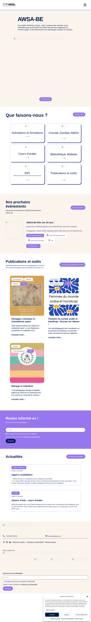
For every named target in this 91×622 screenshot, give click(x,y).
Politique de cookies (55, 618)
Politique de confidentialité (67, 618)
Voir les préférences (81, 614)
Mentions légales (79, 618)
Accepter (52, 614)
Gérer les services (50, 609)
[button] (87, 596)
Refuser (66, 614)
